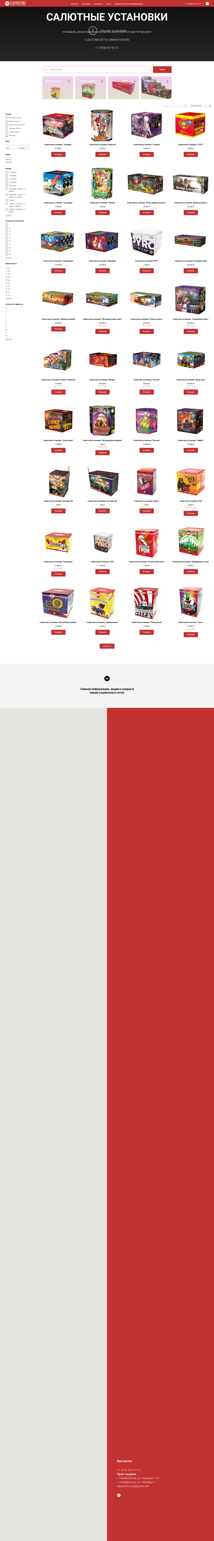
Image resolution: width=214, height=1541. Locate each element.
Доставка (86, 4)
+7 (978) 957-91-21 (193, 4)
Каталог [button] (74, 4)
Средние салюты (87, 81)
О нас (108, 4)
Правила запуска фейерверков (128, 4)
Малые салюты (53, 81)
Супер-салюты (151, 81)
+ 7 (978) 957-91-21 (107, 47)
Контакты (98, 4)
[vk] (207, 3)
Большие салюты (120, 81)
